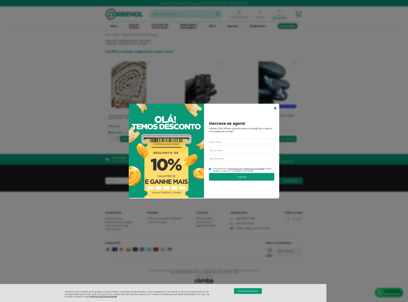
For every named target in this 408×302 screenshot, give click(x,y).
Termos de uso (235, 168)
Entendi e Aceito (248, 290)
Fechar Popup (275, 108)
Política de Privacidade (103, 296)
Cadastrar (242, 177)
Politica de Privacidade (254, 168)
